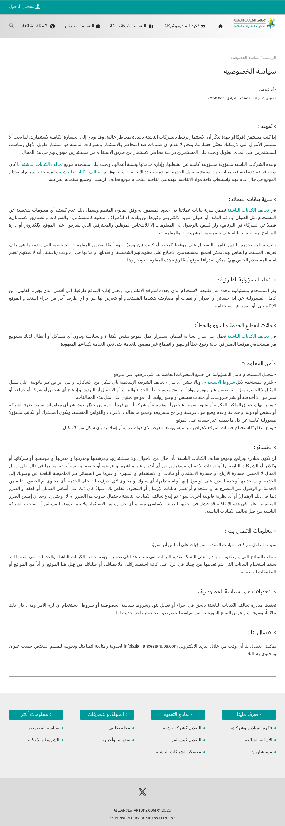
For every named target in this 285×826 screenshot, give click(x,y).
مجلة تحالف (119, 727)
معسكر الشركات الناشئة (178, 751)
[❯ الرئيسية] (219, 26)
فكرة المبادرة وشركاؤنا (251, 727)
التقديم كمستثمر (186, 739)
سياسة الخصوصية (42, 727)
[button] (271, 788)
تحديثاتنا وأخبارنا (116, 739)
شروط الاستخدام (219, 382)
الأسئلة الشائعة (258, 739)
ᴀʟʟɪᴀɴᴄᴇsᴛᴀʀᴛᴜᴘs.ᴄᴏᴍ (135, 810)
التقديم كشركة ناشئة (182, 727)
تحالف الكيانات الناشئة (42, 164)
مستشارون (261, 751)
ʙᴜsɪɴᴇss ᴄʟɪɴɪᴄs (157, 818)
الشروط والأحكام (43, 739)
